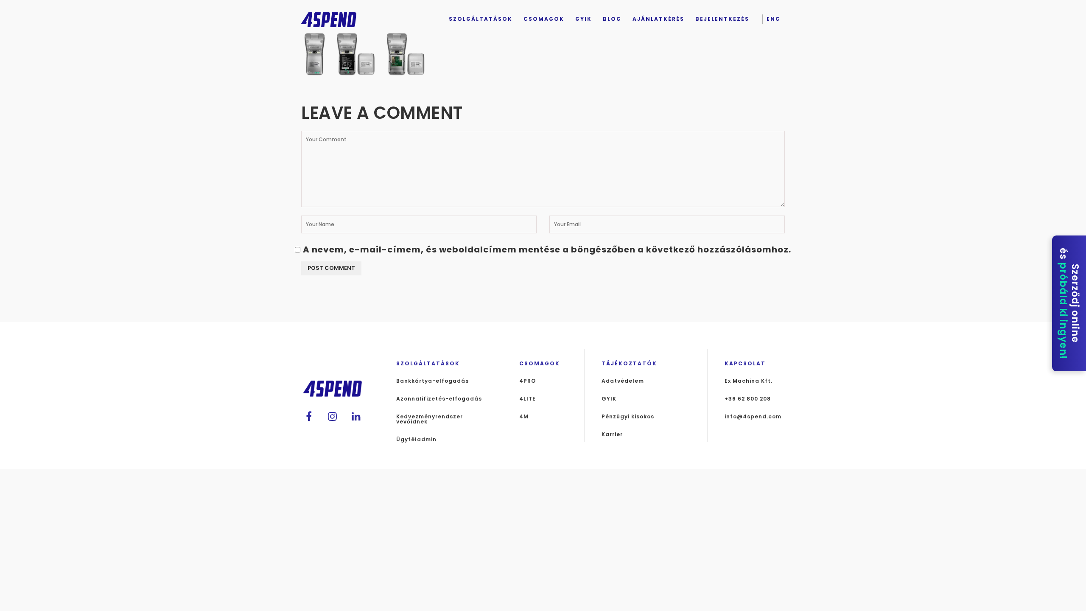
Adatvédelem (623, 381)
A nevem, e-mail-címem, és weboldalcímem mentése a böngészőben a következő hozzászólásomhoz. (547, 249)
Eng (774, 18)
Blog (612, 18)
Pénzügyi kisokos (628, 416)
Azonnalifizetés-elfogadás (439, 398)
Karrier (612, 434)
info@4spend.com (753, 416)
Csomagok (543, 18)
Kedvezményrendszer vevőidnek (429, 419)
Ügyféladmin (416, 439)
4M (524, 416)
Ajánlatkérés (658, 18)
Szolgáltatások (480, 18)
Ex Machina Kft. (749, 381)
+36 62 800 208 (748, 398)
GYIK (583, 18)
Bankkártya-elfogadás (432, 381)
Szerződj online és (1069, 303)
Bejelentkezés (722, 18)
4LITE (527, 398)
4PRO (527, 381)
